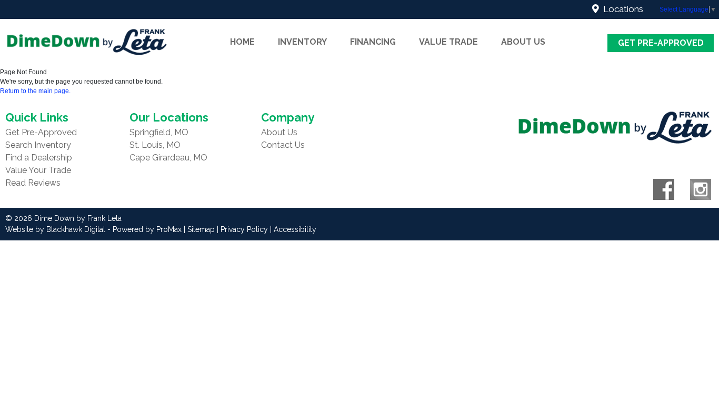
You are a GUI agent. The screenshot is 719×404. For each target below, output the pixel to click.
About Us (279, 132)
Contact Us (283, 145)
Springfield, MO (158, 132)
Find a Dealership (38, 158)
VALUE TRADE (448, 42)
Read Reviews (33, 183)
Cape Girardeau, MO (168, 158)
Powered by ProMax (147, 229)
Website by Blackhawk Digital (55, 229)
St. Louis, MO (155, 145)
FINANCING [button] (373, 42)
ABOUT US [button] (523, 42)
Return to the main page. (35, 91)
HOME (242, 42)
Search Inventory (38, 145)
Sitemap (201, 229)
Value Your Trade (38, 170)
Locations (621, 9)
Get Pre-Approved (661, 43)
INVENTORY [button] (302, 42)
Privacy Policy (244, 229)
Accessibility (295, 229)
